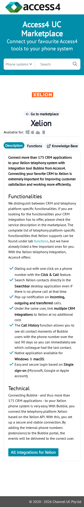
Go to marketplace (44, 114)
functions (41, 241)
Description (14, 145)
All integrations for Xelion (33, 452)
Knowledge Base (64, 146)
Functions (34, 146)
